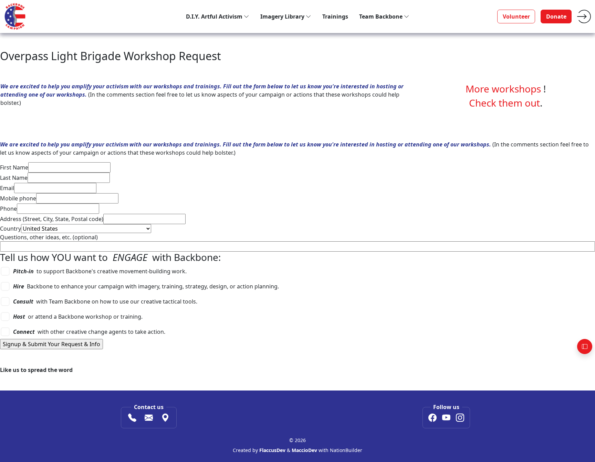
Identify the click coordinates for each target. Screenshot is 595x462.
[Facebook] (432, 418)
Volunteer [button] (516, 16)
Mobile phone (18, 198)
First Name (14, 167)
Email (7, 188)
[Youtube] (446, 418)
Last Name (14, 178)
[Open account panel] (584, 346)
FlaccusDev (272, 450)
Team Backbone (381, 16)
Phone (8, 208)
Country (10, 228)
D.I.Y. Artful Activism (215, 16)
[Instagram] (460, 418)
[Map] (165, 418)
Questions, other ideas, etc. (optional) (49, 237)
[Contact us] (148, 418)
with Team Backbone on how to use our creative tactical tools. (105, 301)
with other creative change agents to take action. (89, 332)
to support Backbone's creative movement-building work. (100, 271)
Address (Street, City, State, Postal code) (51, 219)
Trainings (335, 16)
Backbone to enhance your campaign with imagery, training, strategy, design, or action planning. (146, 286)
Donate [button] (556, 16)
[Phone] (132, 418)
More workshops (503, 88)
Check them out (504, 102)
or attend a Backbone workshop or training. (78, 316)
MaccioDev (304, 450)
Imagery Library (283, 16)
